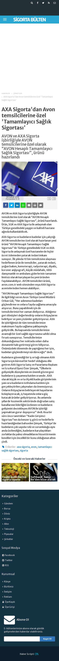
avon (34, 446)
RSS (7, 565)
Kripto (7, 519)
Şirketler (8, 539)
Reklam (8, 597)
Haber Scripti (27, 654)
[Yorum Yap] (40, 205)
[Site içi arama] (32, 3)
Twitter (9, 560)
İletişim (8, 591)
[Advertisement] (29, 55)
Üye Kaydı (10, 602)
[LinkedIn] (17, 205)
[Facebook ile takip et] (37, 3)
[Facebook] (5, 205)
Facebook (10, 555)
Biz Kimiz (8, 586)
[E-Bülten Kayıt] (54, 3)
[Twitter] (11, 205)
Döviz (7, 513)
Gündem (8, 503)
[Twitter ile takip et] (43, 3)
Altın (6, 524)
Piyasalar (9, 534)
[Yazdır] (34, 205)
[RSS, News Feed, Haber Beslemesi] (49, 3)
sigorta (24, 450)
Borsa (7, 508)
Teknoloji (9, 529)
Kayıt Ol (47, 638)
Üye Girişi (10, 607)
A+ (49, 198)
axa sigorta (23, 446)
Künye (7, 581)
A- (54, 198)
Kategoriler (10, 496)
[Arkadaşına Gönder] (28, 205)
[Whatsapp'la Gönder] (23, 205)
